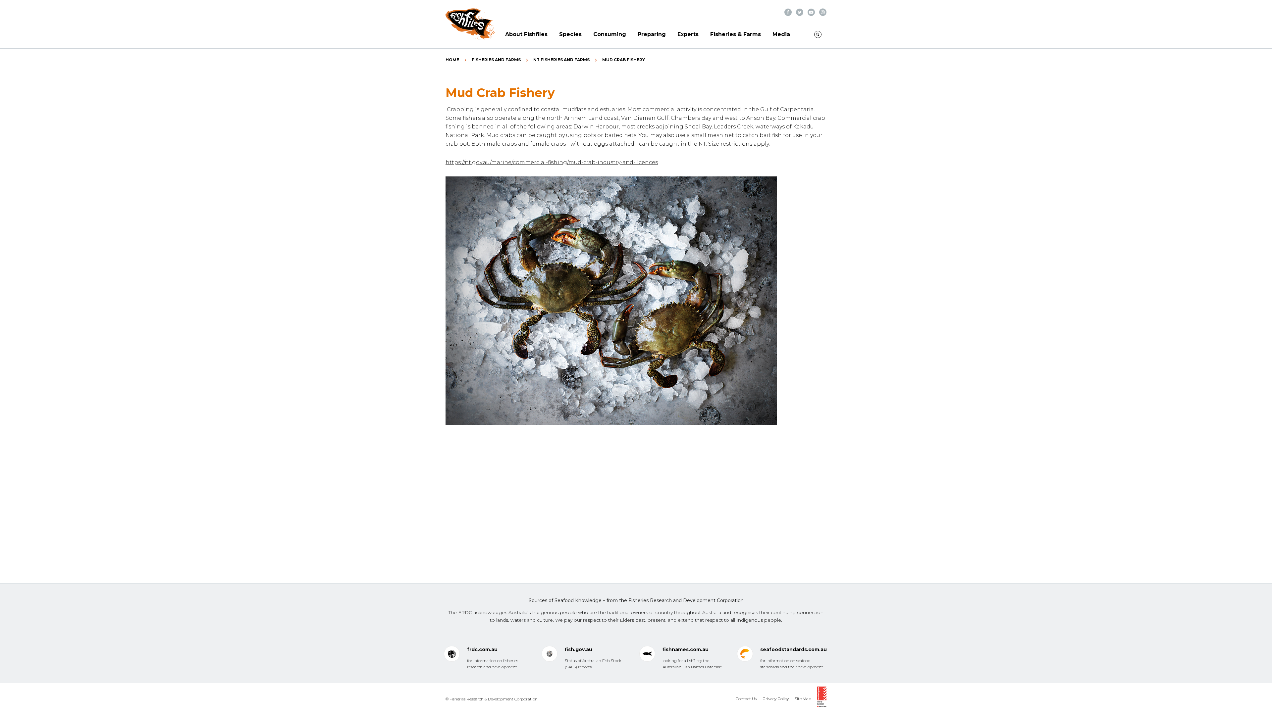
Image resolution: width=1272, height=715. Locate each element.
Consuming (609, 34)
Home (452, 59)
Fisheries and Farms (496, 59)
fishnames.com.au (685, 649)
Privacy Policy (776, 698)
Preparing (652, 34)
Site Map (803, 698)
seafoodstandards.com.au (793, 649)
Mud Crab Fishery (623, 59)
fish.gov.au (578, 649)
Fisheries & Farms (735, 34)
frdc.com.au (482, 649)
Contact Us (746, 698)
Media (781, 34)
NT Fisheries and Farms (561, 59)
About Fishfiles (526, 34)
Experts (688, 34)
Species (570, 34)
